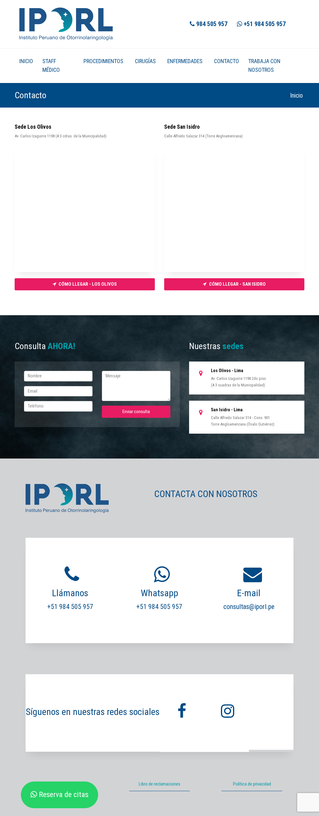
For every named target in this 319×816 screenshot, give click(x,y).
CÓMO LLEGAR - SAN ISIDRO (237, 284)
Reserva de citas (62, 794)
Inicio (26, 61)
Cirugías (145, 61)
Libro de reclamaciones (159, 784)
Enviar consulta (136, 411)
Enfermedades (184, 61)
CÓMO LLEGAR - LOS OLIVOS (87, 284)
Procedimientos (103, 61)
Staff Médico (51, 65)
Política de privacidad (252, 784)
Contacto (226, 61)
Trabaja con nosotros (264, 65)
